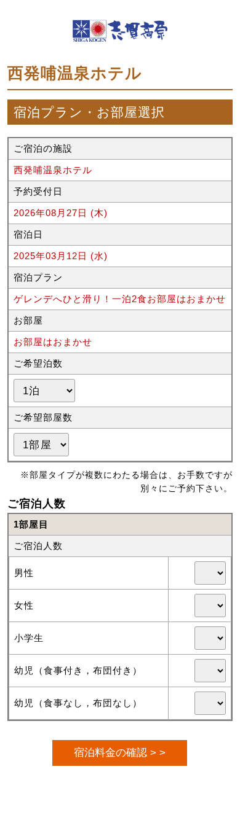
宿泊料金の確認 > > (120, 752)
